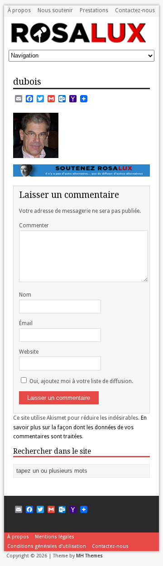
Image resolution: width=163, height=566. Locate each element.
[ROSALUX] (78, 40)
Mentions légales (54, 537)
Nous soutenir (55, 10)
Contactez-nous (135, 10)
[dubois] (35, 152)
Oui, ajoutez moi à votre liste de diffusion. (80, 381)
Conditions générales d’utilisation (46, 546)
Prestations (94, 10)
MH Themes (89, 556)
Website (28, 352)
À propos (19, 10)
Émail (26, 323)
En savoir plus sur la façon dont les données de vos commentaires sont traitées (80, 427)
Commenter (34, 225)
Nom (25, 295)
